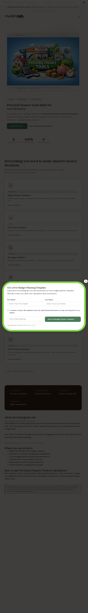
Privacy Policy (31, 325)
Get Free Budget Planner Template (61, 319)
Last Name (49, 300)
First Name (11, 300)
